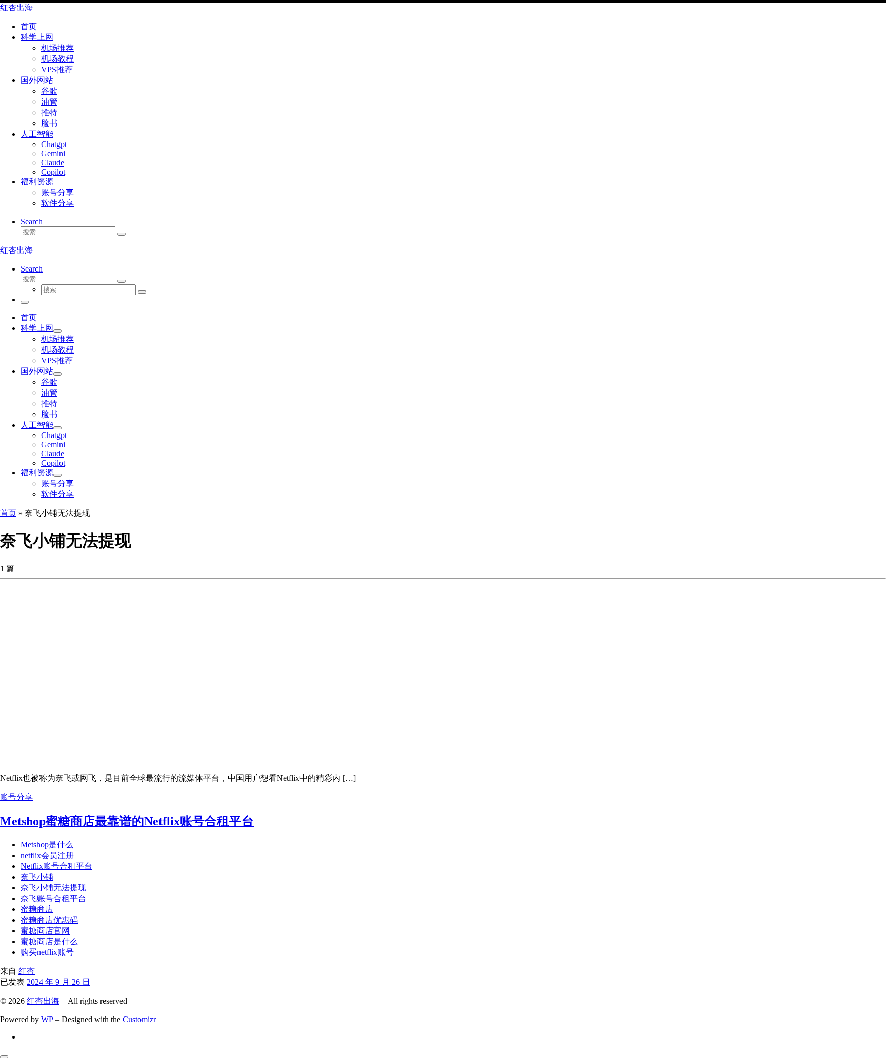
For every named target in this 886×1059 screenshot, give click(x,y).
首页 (8, 513)
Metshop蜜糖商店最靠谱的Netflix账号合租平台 (127, 821)
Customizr (139, 1019)
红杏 (26, 971)
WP (47, 1019)
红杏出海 (43, 1000)
